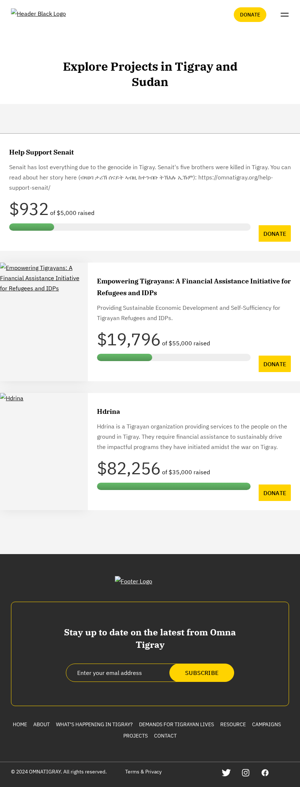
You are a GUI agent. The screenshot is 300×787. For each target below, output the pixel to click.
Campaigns (266, 724)
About (41, 724)
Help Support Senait (41, 152)
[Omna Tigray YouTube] (284, 772)
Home (20, 724)
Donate (250, 14)
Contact (165, 735)
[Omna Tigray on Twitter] (226, 772)
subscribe (201, 672)
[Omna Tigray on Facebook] (265, 772)
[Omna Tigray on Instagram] (245, 772)
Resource (233, 724)
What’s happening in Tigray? (94, 724)
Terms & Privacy (143, 771)
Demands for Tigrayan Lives (176, 724)
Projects (135, 735)
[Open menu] (284, 14)
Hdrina (108, 411)
